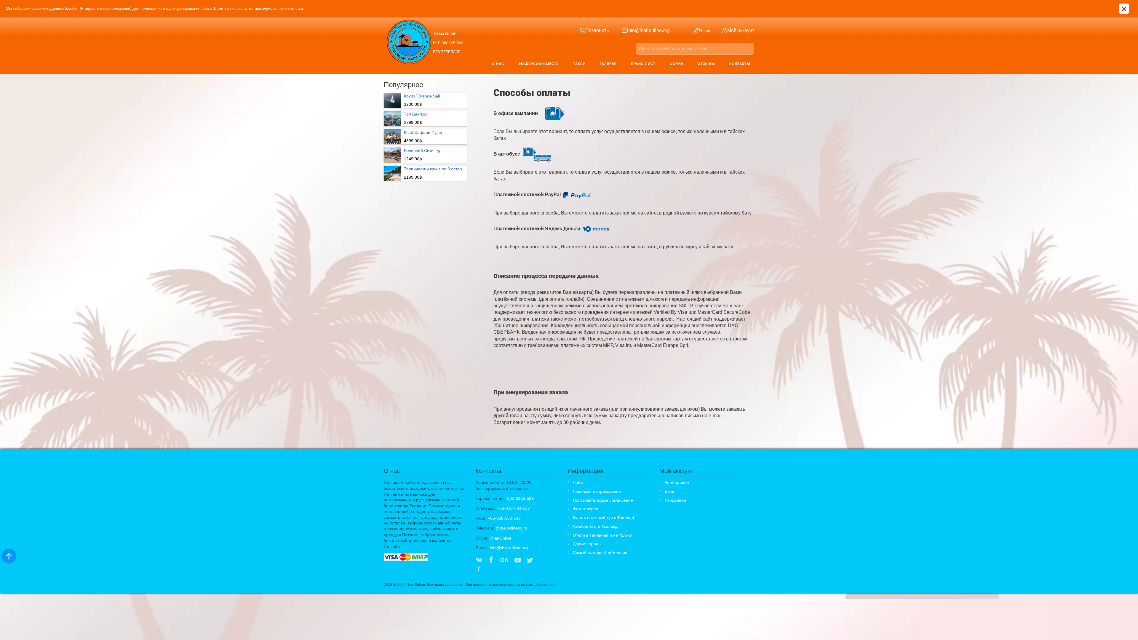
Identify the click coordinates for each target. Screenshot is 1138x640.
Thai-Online (501, 538)
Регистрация (677, 482)
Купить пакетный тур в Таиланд (603, 517)
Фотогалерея (585, 508)
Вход (669, 491)
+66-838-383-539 (513, 508)
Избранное (675, 500)
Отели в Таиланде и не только (602, 535)
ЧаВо (578, 482)
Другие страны (587, 543)
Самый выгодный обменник (600, 552)
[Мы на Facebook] (491, 560)
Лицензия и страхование (597, 491)
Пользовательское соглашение (603, 500)
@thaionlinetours (511, 528)
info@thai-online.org (509, 547)
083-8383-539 (520, 498)
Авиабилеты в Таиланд (595, 526)
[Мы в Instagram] (542, 560)
